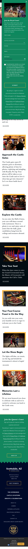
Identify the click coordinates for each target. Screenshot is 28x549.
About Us (13, 502)
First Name (7, 35)
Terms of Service (21, 96)
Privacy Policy (9, 101)
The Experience (13, 492)
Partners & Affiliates (13, 509)
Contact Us (13, 518)
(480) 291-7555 (14, 478)
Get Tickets (14, 483)
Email (6, 51)
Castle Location (9, 40)
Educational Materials (13, 512)
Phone (6, 46)
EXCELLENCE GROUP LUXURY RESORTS (13, 521)
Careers (13, 506)
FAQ (13, 515)
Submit (15, 85)
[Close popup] (26, 1)
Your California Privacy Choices (15, 544)
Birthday (6, 56)
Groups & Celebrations (13, 498)
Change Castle (15, 470)
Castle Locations (13, 495)
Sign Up (14, 455)
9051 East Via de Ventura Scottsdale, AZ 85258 (14, 475)
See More (6, 126)
